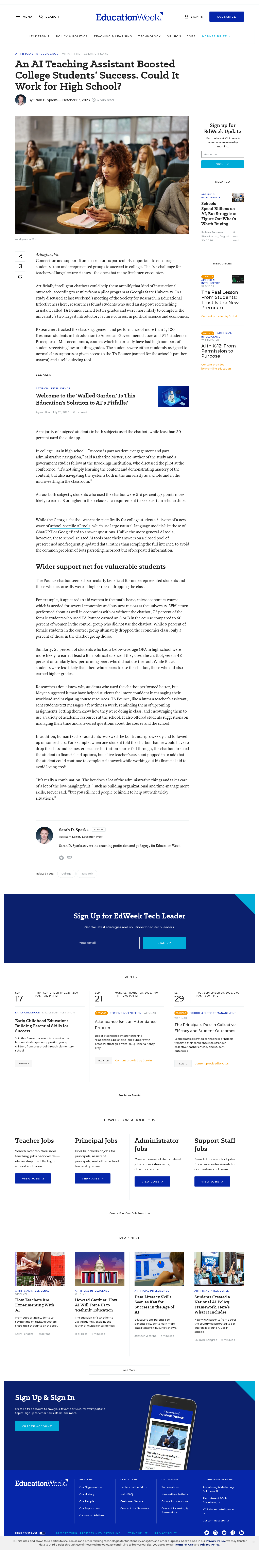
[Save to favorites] (20, 267)
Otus (225, 1063)
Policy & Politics (71, 36)
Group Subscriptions (174, 1501)
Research (87, 873)
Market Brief (215, 36)
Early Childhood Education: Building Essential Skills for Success (41, 1025)
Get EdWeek (170, 1479)
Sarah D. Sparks (45, 100)
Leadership (39, 36)
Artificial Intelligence (36, 53)
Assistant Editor (69, 836)
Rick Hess (81, 1333)
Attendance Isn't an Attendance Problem (126, 1024)
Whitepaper (210, 339)
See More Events (130, 1095)
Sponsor (207, 286)
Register (24, 1063)
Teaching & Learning (113, 36)
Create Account (37, 1426)
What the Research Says (85, 53)
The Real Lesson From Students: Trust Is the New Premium (220, 300)
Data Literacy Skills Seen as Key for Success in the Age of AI (154, 1304)
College (66, 873)
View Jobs (31, 1178)
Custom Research (215, 1520)
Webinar (150, 1013)
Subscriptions (170, 1487)
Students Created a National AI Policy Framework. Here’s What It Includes (212, 1304)
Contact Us (129, 1479)
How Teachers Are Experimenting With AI (34, 1305)
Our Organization (90, 1487)
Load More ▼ (129, 1370)
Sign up (164, 942)
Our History (86, 1494)
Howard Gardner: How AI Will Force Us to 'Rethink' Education (96, 1305)
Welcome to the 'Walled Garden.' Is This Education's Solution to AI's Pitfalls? (85, 399)
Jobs (191, 36)
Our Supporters (89, 1508)
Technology (149, 36)
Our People (86, 1501)
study (40, 298)
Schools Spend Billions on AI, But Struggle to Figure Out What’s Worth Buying (218, 213)
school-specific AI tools (70, 525)
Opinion (174, 36)
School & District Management (213, 1013)
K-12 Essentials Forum (58, 1012)
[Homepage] (129, 16)
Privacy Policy (166, 1533)
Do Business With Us (218, 1479)
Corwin (147, 1060)
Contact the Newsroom (135, 1508)
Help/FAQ (126, 1494)
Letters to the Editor (134, 1487)
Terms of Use (138, 1533)
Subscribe (226, 16)
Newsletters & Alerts (174, 1494)
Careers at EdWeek (91, 1515)
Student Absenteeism (126, 1013)
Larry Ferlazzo (24, 1333)
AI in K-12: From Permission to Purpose (218, 351)
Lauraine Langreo (205, 1339)
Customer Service (131, 1501)
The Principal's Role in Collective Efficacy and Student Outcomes (205, 1028)
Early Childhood (27, 1012)
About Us (86, 1479)
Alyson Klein (43, 412)
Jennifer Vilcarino (146, 1335)
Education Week (92, 836)
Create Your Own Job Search (128, 1213)
